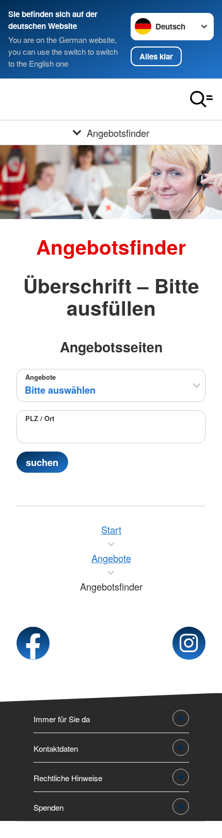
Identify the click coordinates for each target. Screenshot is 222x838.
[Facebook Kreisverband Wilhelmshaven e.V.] (33, 643)
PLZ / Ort (39, 418)
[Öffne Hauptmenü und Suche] (201, 99)
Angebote (40, 377)
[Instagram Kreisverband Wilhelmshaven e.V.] (188, 643)
